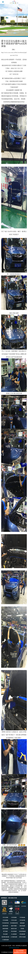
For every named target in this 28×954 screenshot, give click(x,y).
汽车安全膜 (14, 920)
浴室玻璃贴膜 (22, 931)
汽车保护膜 (22, 920)
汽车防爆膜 (14, 917)
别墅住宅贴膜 (22, 937)
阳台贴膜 (5, 934)
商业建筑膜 (22, 934)
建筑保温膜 (22, 925)
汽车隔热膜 (22, 917)
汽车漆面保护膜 (14, 923)
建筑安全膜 (14, 928)
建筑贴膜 (22, 923)
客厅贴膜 (5, 931)
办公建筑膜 (14, 934)
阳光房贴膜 (14, 931)
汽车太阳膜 (5, 917)
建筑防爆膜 (5, 928)
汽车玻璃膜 (5, 920)
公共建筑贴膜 (14, 937)
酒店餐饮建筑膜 (5, 937)
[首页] (14, 2)
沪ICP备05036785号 (14, 947)
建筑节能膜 (14, 925)
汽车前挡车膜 (5, 923)
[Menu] (3, 2)
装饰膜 (22, 928)
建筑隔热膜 (5, 925)
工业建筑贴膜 (5, 939)
